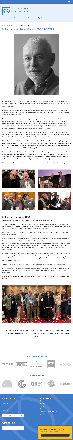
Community (36, 18)
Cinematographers (12, 25)
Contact (43, 18)
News (4, 25)
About (29, 18)
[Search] (69, 2)
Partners (17, 18)
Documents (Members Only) (49, 411)
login (65, 1)
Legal (41, 416)
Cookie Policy (44, 431)
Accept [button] (55, 435)
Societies (23, 18)
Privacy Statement (53, 431)
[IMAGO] (15, 11)
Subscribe (6, 403)
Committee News (7, 18)
